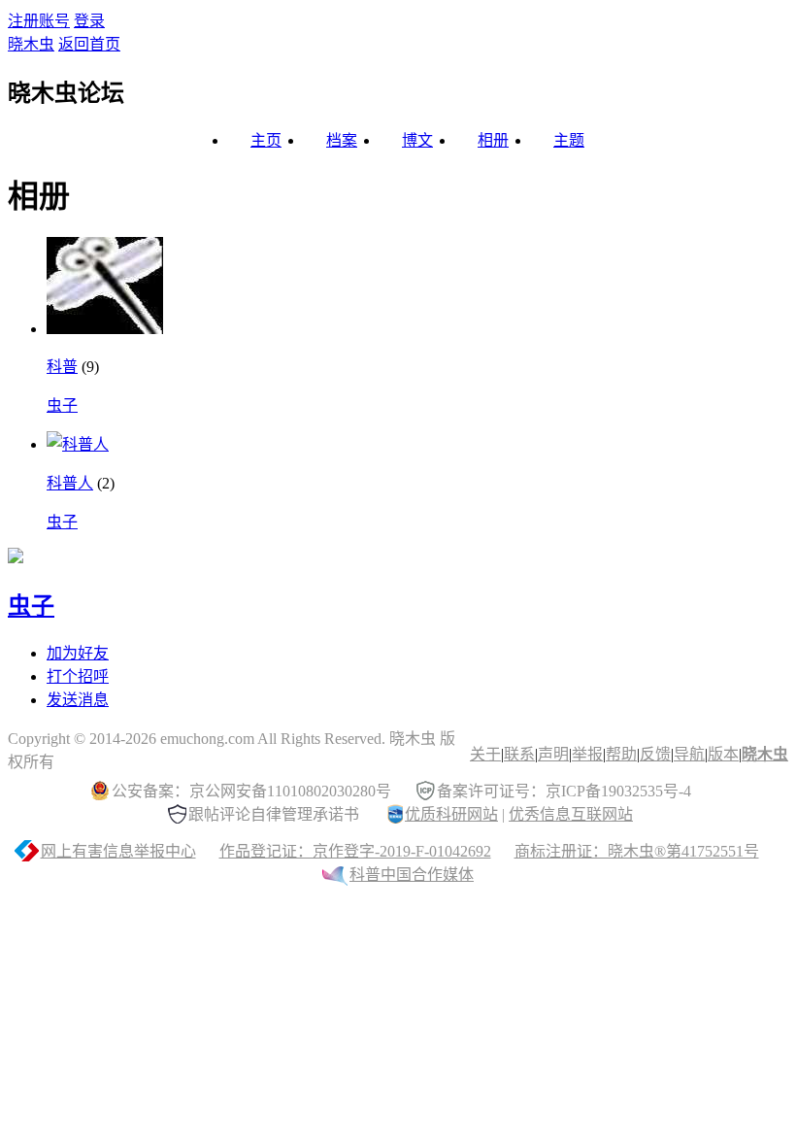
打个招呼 (78, 676)
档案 (341, 140)
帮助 (621, 754)
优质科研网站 (451, 814)
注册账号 (39, 21)
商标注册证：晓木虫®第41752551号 (636, 851)
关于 (485, 754)
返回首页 (89, 44)
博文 (417, 140)
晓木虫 (31, 44)
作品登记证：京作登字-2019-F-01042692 (355, 851)
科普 (62, 366)
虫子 (62, 405)
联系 (519, 754)
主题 (568, 140)
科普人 (70, 483)
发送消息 (78, 699)
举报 (587, 754)
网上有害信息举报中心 (118, 851)
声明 (553, 754)
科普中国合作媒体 (411, 874)
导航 (689, 754)
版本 (723, 754)
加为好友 (78, 653)
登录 (89, 21)
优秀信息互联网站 (571, 814)
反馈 (655, 754)
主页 (266, 140)
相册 (493, 140)
